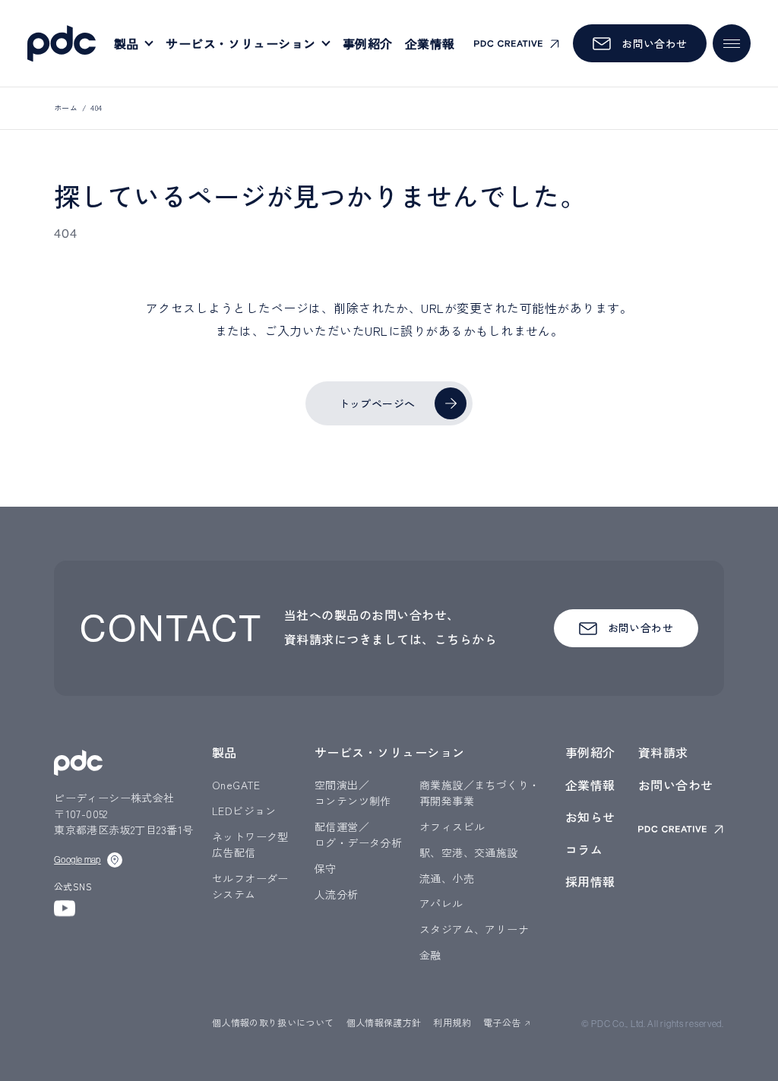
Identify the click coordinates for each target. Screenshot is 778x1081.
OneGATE (236, 784)
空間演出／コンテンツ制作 (353, 792)
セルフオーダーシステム (250, 886)
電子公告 (501, 1022)
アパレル (441, 903)
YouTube (64, 908)
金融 (430, 954)
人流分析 (337, 894)
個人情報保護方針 (384, 1022)
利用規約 (451, 1022)
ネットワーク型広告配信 (250, 844)
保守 (326, 868)
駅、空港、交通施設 (468, 852)
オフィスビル (452, 826)
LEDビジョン (244, 810)
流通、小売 (446, 878)
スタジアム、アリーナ (474, 929)
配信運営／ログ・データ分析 (358, 834)
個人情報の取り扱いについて (273, 1022)
